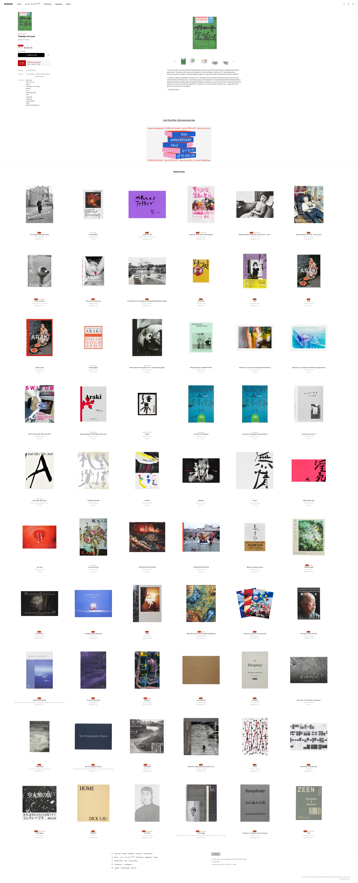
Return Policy (119, 861)
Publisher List (148, 854)
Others (68, 4)
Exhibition (131, 854)
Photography (30, 74)
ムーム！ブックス (32, 4)
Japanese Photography (42, 74)
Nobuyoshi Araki (24, 40)
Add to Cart (32, 55)
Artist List (139, 854)
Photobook (48, 4)
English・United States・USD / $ (125, 868)
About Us (118, 854)
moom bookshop (8, 4)
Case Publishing (31, 70)
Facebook (118, 864)
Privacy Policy (133, 861)
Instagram (127, 864)
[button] (175, 61)
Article (124, 854)
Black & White (39, 76)
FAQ (126, 861)
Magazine (58, 4)
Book (19, 4)
